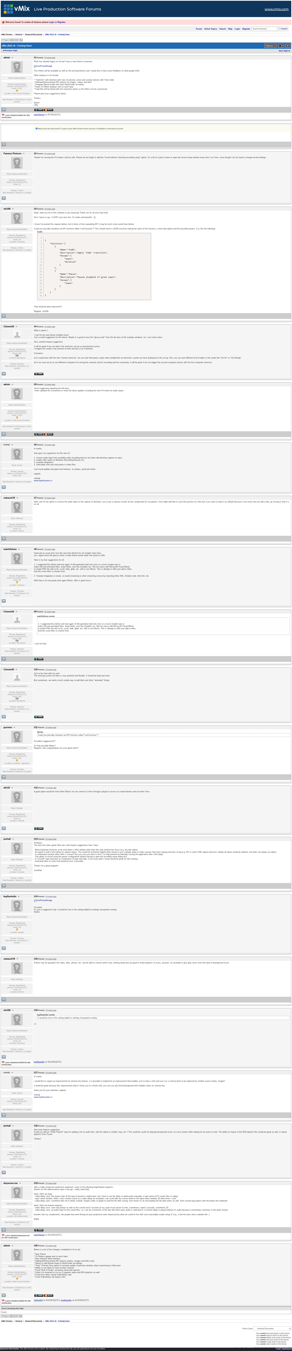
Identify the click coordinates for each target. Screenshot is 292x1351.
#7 (35, 498)
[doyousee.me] (17, 1198)
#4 (35, 326)
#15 (36, 959)
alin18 (6, 787)
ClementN (8, 326)
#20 (36, 1245)
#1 (35, 57)
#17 (36, 1072)
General (18, 35)
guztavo (7, 727)
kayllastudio (9, 896)
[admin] (17, 72)
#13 (36, 839)
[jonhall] (17, 853)
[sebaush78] (17, 512)
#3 (35, 209)
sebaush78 (9, 498)
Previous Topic (11, 50)
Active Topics (210, 29)
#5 (35, 384)
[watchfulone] (17, 564)
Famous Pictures (12, 153)
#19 (36, 1183)
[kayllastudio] (17, 911)
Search (222, 29)
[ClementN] (17, 337)
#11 (35, 727)
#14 (36, 896)
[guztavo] (17, 742)
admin (6, 57)
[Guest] (17, 459)
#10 (36, 669)
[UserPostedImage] (43, 66)
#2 (35, 153)
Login (51, 22)
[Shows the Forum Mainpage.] (17, 10)
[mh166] (17, 223)
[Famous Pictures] (17, 168)
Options (269, 45)
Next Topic (283, 51)
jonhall (7, 839)
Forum (199, 29)
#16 (36, 1010)
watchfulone (10, 549)
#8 (35, 549)
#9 (35, 611)
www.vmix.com (277, 9)
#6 (35, 444)
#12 (36, 787)
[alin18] (17, 802)
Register (61, 22)
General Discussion (33, 35)
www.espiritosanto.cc (43, 480)
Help (230, 29)
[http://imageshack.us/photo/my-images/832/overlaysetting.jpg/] (43, 900)
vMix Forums (6, 35)
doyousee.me (10, 1183)
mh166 (6, 209)
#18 (36, 1126)
